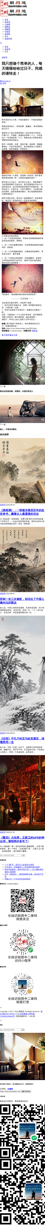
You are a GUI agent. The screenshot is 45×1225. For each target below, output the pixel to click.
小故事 (7, 24)
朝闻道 (35, 331)
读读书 (7, 22)
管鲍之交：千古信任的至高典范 (17, 879)
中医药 (7, 32)
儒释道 (7, 27)
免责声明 (8, 39)
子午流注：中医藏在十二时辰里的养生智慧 (22, 867)
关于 (6, 36)
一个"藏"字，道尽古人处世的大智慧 (19, 865)
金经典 (7, 34)
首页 (6, 20)
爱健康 (7, 29)
